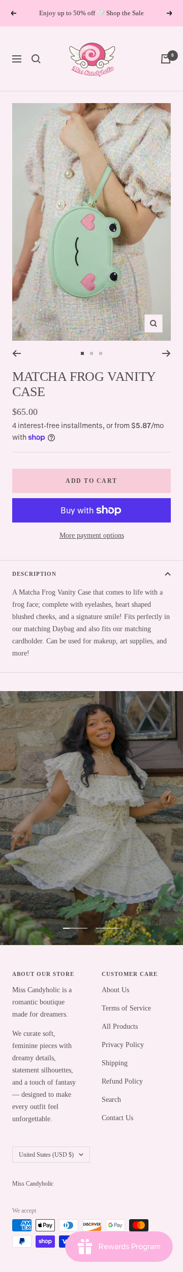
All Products (120, 1026)
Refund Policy (122, 1081)
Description (34, 574)
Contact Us (117, 1118)
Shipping (115, 1063)
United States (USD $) (46, 1154)
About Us (115, 990)
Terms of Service (126, 1008)
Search (111, 1099)
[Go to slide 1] (82, 353)
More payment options (91, 535)
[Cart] (166, 58)
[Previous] (16, 353)
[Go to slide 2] (91, 353)
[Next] (166, 353)
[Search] (36, 58)
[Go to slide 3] (100, 353)
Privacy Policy (123, 1045)
